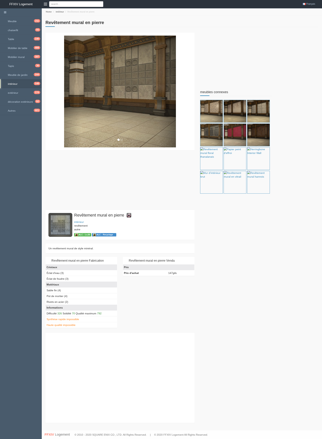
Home (48, 12)
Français (311, 4)
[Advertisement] (120, 180)
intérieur (59, 12)
